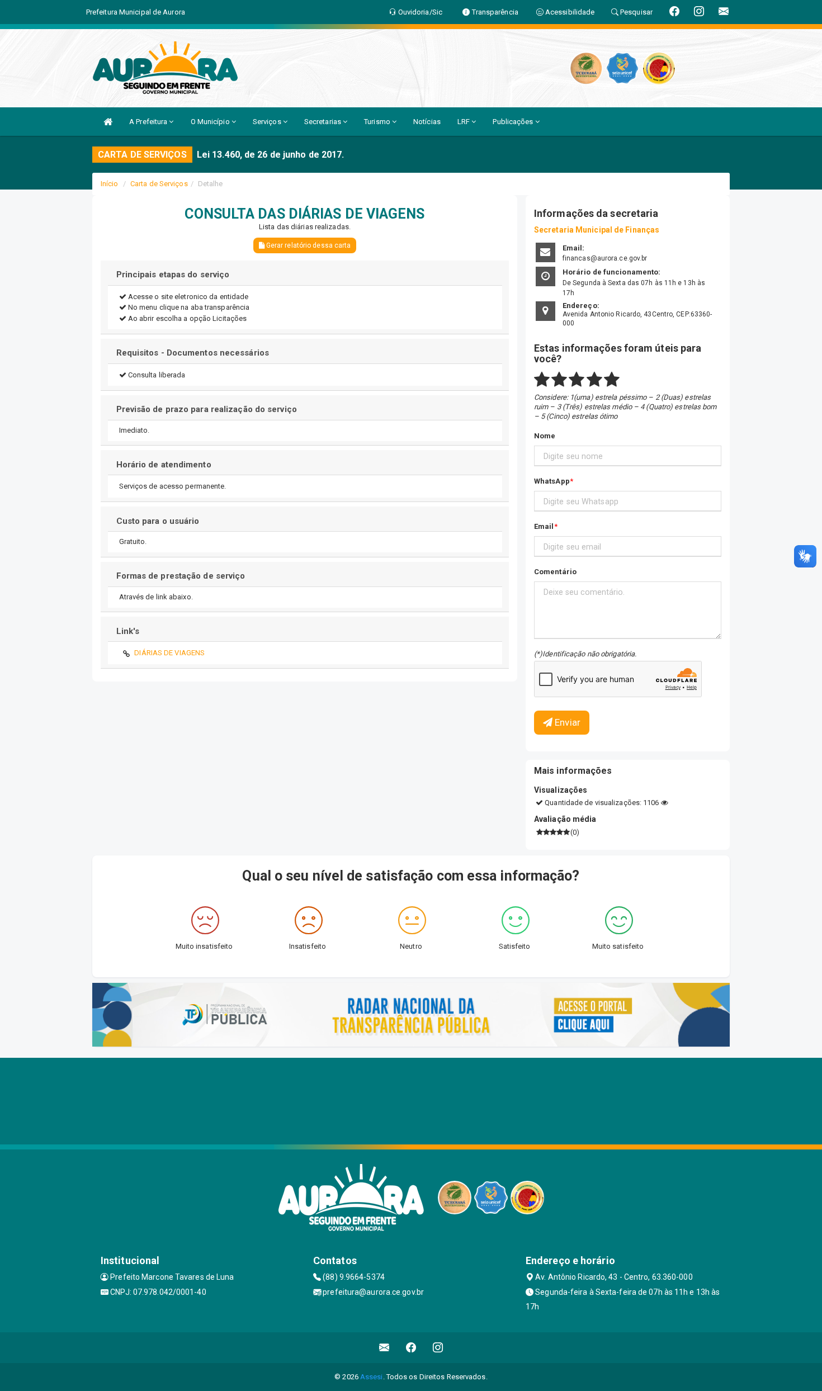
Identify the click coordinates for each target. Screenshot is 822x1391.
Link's (128, 631)
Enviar (566, 722)
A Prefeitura (149, 121)
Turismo (378, 121)
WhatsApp (552, 481)
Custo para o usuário (158, 521)
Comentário (555, 571)
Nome (544, 436)
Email (544, 526)
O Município (211, 121)
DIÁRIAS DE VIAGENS (169, 653)
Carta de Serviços (159, 183)
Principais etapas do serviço (173, 274)
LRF (464, 121)
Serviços (268, 121)
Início (110, 183)
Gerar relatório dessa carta (307, 245)
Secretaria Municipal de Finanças (596, 229)
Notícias (427, 121)
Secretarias (323, 121)
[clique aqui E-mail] (384, 1347)
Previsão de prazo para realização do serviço (206, 409)
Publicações (514, 121)
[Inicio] (108, 121)
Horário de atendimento (163, 465)
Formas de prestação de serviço (180, 576)
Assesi (371, 1377)
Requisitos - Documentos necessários (193, 353)
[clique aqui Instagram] (438, 1347)
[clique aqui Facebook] (411, 1347)
